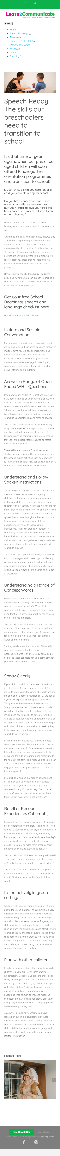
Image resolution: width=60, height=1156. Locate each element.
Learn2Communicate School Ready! (22, 315)
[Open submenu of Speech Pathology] (30, 34)
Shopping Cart (17, 56)
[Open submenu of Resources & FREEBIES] (34, 41)
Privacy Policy (48, 1137)
